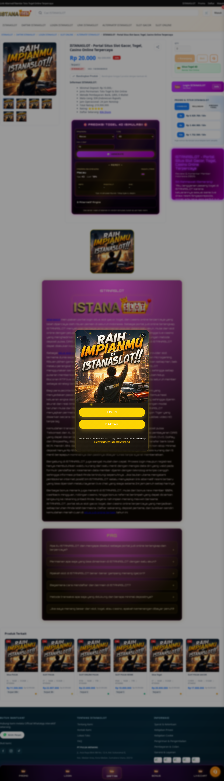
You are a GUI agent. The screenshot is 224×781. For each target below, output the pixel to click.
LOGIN (112, 412)
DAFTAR (112, 424)
